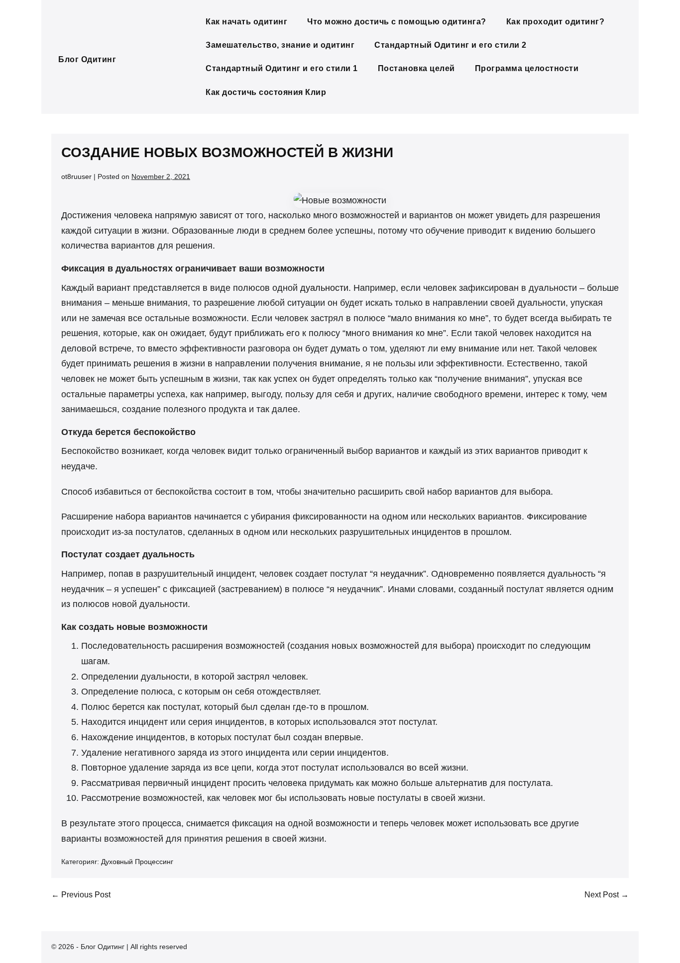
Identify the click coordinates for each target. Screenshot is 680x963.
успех (285, 379)
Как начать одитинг (246, 21)
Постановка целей (416, 68)
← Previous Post (81, 894)
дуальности (324, 288)
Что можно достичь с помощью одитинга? (396, 21)
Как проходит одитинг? (555, 21)
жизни (154, 231)
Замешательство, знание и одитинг (280, 45)
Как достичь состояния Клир (266, 92)
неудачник (401, 574)
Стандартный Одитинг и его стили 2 (450, 45)
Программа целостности (527, 68)
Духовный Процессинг (137, 862)
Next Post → (606, 894)
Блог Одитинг (87, 59)
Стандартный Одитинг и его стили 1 (282, 68)
